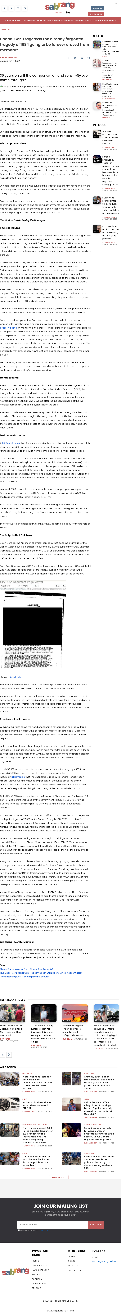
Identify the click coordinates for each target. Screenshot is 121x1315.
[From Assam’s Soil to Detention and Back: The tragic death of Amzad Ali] (12, 1013)
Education (107, 80)
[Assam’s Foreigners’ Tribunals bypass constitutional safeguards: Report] (75, 1013)
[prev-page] (2, 1055)
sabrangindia (8, 57)
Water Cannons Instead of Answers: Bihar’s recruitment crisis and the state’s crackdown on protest (37, 1082)
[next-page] (9, 1055)
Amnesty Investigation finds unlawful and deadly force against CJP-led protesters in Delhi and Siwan (99, 1082)
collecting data (8, 327)
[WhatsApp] (18, 8)
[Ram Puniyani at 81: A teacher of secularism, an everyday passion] (97, 229)
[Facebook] (4, 8)
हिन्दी (68, 12)
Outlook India (15, 677)
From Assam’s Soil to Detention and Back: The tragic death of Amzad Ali (11, 1030)
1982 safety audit (11, 443)
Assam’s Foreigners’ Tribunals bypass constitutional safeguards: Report (73, 1030)
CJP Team (5, 1039)
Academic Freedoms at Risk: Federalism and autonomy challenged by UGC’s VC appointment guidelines (109, 69)
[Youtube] (24, 8)
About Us (97, 8)
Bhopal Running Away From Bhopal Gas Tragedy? (26, 969)
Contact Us (96, 14)
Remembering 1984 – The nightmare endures (25, 976)
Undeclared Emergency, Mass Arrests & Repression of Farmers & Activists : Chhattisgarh (110, 109)
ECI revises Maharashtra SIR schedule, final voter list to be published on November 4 (111, 205)
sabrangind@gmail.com (105, 1261)
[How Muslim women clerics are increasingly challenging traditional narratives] (97, 87)
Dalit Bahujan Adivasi (97, 160)
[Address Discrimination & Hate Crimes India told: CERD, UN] (97, 134)
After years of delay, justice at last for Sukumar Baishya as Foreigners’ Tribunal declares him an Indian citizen (43, 1033)
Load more (58, 1177)
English (58, 12)
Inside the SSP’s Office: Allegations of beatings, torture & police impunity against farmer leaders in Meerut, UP (98, 1108)
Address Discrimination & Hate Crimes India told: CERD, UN (110, 137)
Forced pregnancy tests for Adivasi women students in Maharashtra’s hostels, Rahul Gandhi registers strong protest (110, 170)
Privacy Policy (44, 1230)
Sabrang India (109, 148)
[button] (116, 2)
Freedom (5, 29)
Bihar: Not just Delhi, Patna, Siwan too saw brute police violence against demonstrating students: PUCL (99, 1162)
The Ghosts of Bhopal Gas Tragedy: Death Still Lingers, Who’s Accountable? (41, 972)
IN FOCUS (99, 125)
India (104, 56)
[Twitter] (11, 8)
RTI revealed (18, 776)
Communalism (108, 98)
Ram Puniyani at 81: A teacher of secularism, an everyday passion (111, 232)
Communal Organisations (34, 1125)
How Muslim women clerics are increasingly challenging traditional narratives (110, 90)
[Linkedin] (82, 58)
